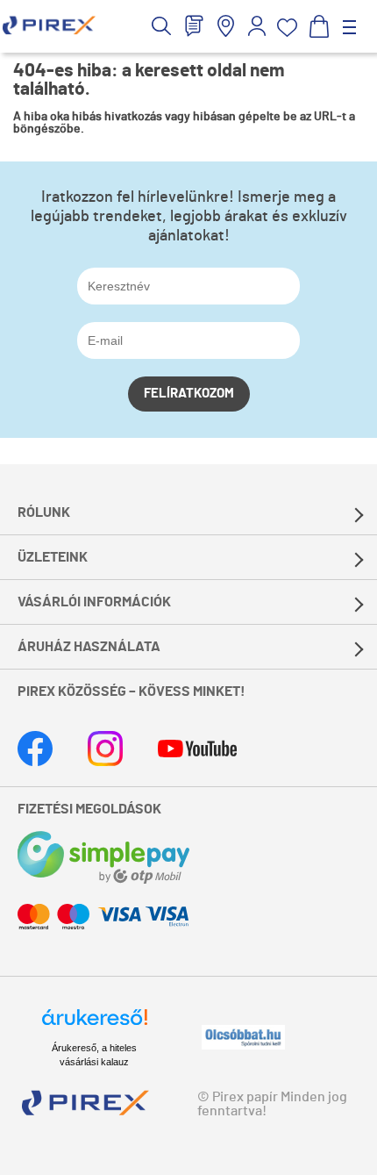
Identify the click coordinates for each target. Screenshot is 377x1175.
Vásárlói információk (94, 602)
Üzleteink (53, 557)
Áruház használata (89, 647)
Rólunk (44, 512)
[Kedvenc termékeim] (287, 27)
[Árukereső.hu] (94, 1025)
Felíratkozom (189, 393)
